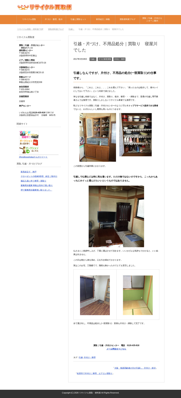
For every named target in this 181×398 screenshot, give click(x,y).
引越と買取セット (78, 19)
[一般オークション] (29, 152)
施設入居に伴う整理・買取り (33, 181)
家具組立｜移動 (103, 19)
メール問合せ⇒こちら (116, 349)
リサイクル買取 (29, 19)
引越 (81, 357)
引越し (93, 59)
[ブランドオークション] (29, 145)
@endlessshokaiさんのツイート (33, 157)
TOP (30, 29)
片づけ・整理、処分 (54, 19)
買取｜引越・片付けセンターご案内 (152, 19)
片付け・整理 (119, 59)
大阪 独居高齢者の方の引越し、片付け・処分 (135, 368)
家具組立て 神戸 (28, 172)
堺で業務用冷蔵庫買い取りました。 (36, 190)
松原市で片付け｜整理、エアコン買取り (94, 373)
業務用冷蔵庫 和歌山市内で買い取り (37, 185)
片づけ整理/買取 (105, 59)
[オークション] (29, 137)
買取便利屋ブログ (127, 19)
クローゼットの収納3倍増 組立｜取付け (39, 176)
